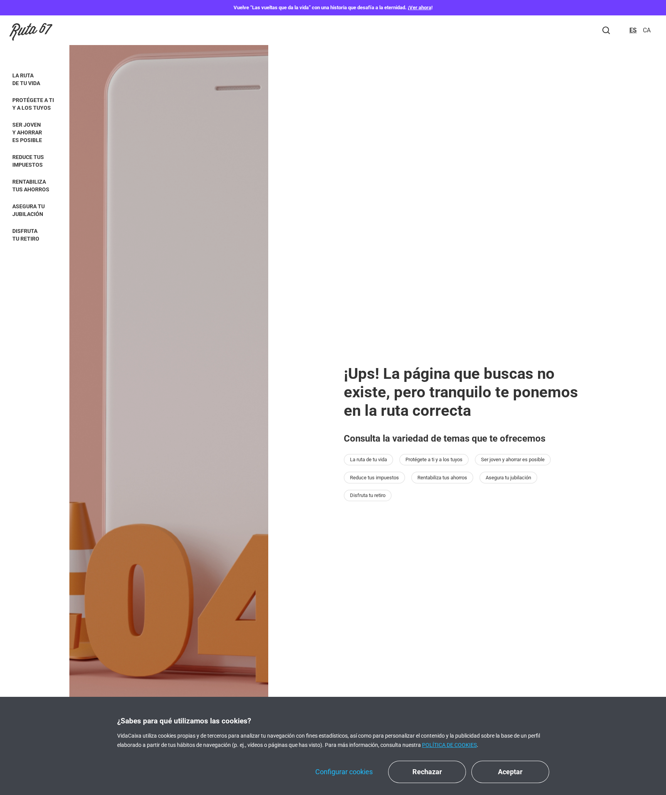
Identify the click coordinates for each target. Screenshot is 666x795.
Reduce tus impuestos (28, 161)
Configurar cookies (344, 772)
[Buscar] (606, 30)
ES (633, 30)
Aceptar (510, 772)
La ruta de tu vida (26, 79)
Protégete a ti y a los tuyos (33, 104)
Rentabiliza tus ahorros (30, 185)
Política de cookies (449, 745)
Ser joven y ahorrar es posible (27, 132)
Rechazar (427, 772)
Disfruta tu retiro (25, 235)
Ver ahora (420, 7)
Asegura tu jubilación (28, 210)
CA (647, 30)
